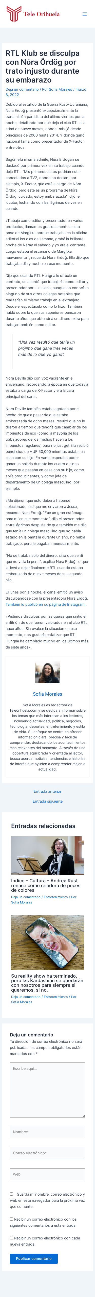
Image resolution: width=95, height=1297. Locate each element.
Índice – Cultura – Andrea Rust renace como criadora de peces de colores (46, 885)
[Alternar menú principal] (84, 14)
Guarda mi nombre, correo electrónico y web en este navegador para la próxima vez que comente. (47, 1200)
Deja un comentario (22, 89)
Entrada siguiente (48, 801)
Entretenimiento (56, 897)
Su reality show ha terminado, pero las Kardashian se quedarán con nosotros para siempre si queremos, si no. (47, 983)
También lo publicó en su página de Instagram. (46, 604)
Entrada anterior (47, 791)
